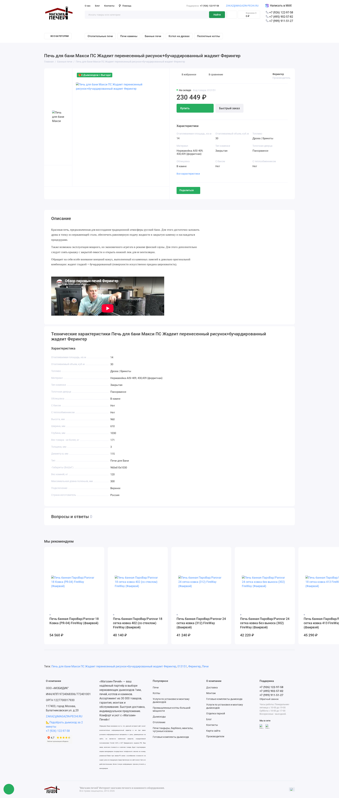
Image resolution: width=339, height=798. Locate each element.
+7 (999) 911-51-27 (281, 21)
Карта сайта (213, 730)
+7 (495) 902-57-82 (281, 16)
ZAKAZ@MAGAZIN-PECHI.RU (242, 5)
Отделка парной (215, 713)
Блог (97, 5)
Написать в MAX (280, 5)
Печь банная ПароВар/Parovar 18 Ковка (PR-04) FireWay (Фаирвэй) (74, 621)
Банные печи (153, 36)
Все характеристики (188, 173)
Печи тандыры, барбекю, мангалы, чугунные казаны (173, 730)
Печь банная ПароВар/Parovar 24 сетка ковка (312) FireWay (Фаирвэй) (201, 623)
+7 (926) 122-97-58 (202, 5)
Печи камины (128, 36)
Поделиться (186, 190)
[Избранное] (232, 15)
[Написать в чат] (9, 789)
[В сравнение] (93, 552)
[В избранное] (99, 552)
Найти (217, 14)
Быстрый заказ (229, 108)
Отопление (159, 722)
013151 (182, 666)
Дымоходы (159, 716)
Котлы (156, 693)
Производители (215, 736)
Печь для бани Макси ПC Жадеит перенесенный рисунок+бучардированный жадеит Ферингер (113, 666)
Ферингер (278, 74)
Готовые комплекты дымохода (171, 737)
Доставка (212, 687)
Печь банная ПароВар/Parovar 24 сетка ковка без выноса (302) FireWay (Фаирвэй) (264, 623)
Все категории (59, 36)
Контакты (109, 5)
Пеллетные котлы (208, 36)
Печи (205, 666)
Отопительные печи (100, 36)
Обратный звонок (269, 699)
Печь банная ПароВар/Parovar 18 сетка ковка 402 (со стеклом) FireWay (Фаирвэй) (137, 623)
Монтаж (211, 693)
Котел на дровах (179, 36)
